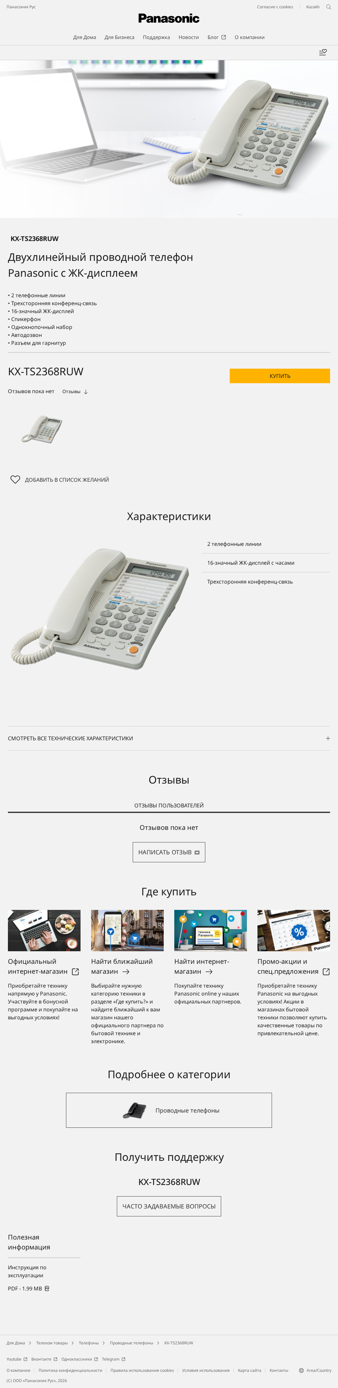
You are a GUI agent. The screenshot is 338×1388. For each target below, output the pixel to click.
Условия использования (206, 1370)
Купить (280, 376)
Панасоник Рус (21, 7)
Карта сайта (249, 1370)
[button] (41, 429)
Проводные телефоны (131, 1343)
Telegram (110, 1359)
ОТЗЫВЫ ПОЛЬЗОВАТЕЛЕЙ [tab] (169, 805)
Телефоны (89, 1343)
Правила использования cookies (142, 1370)
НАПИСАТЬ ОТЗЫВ (165, 852)
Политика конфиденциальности (70, 1370)
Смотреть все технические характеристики (70, 738)
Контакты (279, 1370)
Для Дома (16, 1343)
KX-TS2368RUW (178, 1343)
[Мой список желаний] (323, 52)
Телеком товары (52, 1343)
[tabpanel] (169, 843)
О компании (18, 1370)
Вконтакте (41, 1359)
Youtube (14, 1359)
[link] (29, 1288)
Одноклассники (76, 1359)
